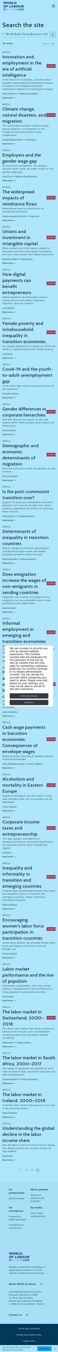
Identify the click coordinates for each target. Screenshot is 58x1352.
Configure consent (29, 696)
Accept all (29, 703)
